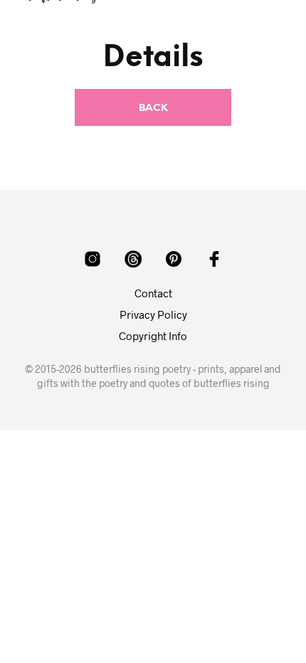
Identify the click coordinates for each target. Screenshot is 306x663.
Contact (153, 293)
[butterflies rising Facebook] (214, 258)
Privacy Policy (153, 314)
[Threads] (133, 258)
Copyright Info (153, 335)
